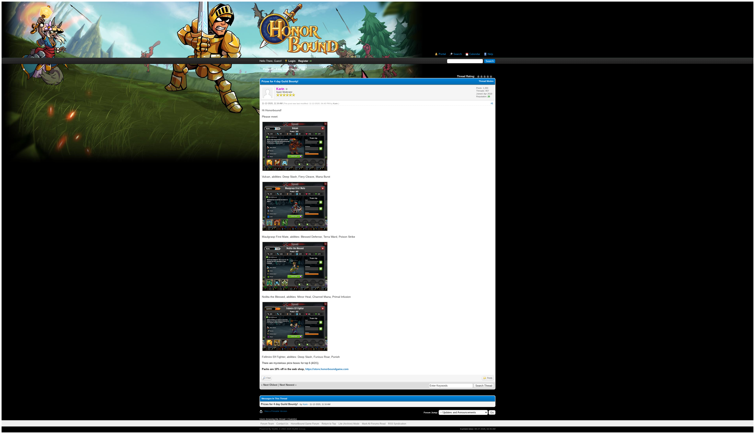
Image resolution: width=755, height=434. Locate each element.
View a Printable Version (275, 411)
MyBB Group (298, 429)
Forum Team (267, 423)
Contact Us (282, 423)
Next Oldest (270, 384)
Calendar (474, 54)
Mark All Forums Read (374, 423)
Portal (442, 54)
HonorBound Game (270, 65)
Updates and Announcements (314, 65)
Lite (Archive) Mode (349, 423)
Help (490, 54)
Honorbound (289, 65)
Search (457, 54)
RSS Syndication (397, 423)
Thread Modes (486, 81)
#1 (492, 103)
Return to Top (329, 423)
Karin (335, 103)
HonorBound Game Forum (305, 423)
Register (303, 60)
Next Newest (287, 384)
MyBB (275, 429)
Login (292, 60)
